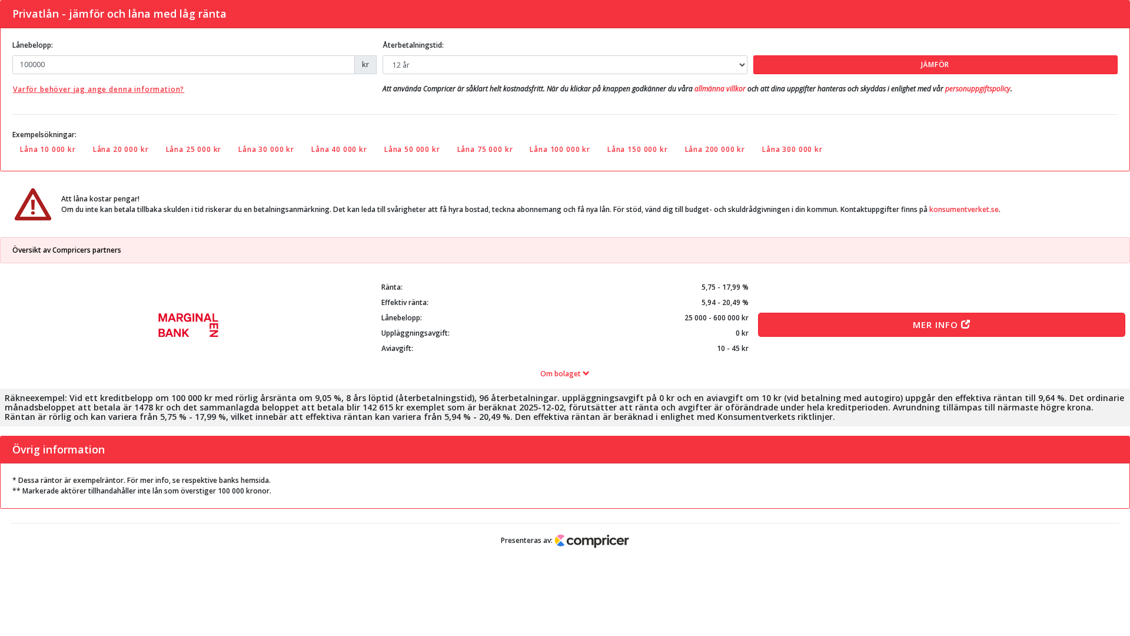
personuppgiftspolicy (978, 89)
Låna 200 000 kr (715, 149)
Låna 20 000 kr (121, 149)
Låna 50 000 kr (412, 149)
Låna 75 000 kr (485, 149)
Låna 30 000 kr (266, 149)
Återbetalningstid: (413, 45)
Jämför (935, 64)
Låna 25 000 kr (194, 149)
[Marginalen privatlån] (188, 325)
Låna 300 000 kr (792, 149)
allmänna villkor (720, 89)
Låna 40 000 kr (339, 149)
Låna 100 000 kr (560, 149)
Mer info (937, 324)
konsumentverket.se (964, 209)
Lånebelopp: (32, 45)
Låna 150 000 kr (637, 149)
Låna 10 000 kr (48, 149)
